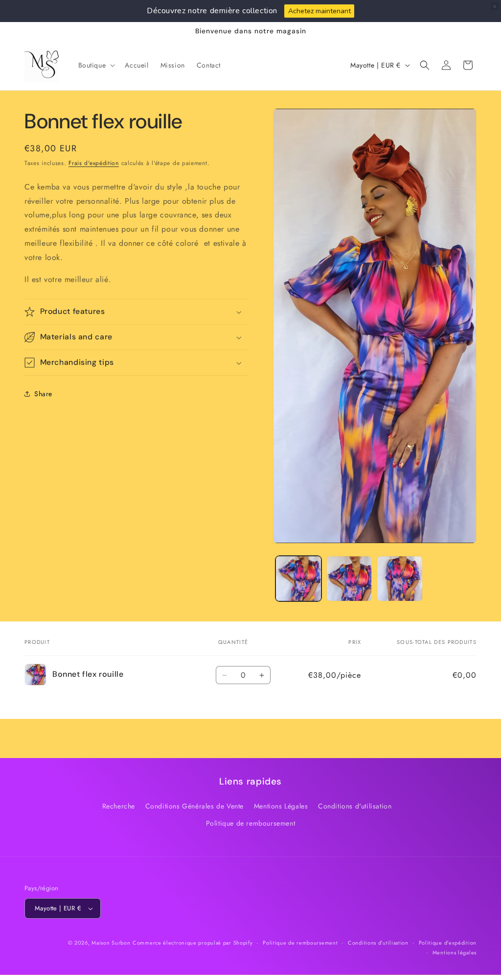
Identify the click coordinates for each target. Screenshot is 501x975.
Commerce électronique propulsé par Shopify (192, 943)
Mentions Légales (281, 806)
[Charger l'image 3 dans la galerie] (399, 578)
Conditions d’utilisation (378, 943)
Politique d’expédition (448, 943)
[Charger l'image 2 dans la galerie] (349, 578)
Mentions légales (455, 952)
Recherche (118, 806)
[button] (95, 65)
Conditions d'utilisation (354, 806)
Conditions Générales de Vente (194, 806)
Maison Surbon (110, 943)
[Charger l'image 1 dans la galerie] (298, 578)
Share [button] (43, 394)
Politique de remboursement (251, 823)
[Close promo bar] (495, 6)
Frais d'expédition (93, 163)
